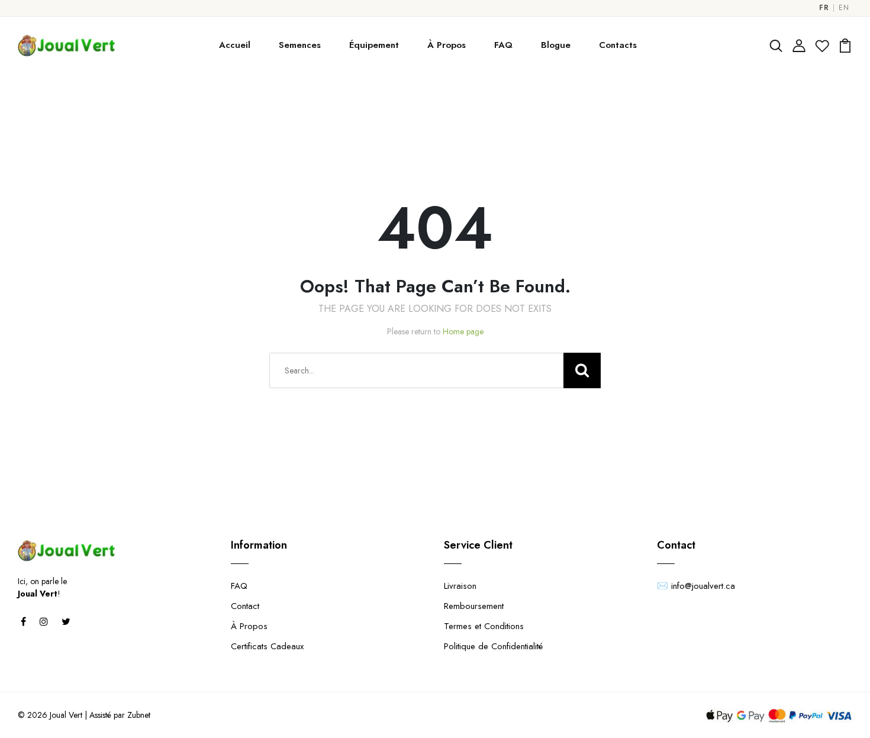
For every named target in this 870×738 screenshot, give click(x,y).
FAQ (503, 44)
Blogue (556, 44)
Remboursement (474, 606)
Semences (300, 44)
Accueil (234, 44)
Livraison (460, 585)
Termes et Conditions (484, 626)
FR (824, 8)
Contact (245, 606)
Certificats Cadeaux (267, 646)
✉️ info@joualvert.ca (696, 585)
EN (844, 8)
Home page (463, 331)
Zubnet (138, 715)
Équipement (374, 44)
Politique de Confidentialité (493, 646)
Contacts (618, 44)
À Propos (446, 44)
